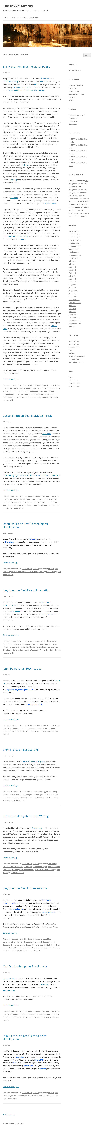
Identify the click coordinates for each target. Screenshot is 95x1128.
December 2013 (75, 320)
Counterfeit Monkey (10, 81)
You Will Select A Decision (44, 870)
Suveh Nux (25, 165)
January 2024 (74, 231)
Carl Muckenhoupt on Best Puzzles (25, 966)
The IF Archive (74, 91)
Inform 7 (43, 81)
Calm (14, 605)
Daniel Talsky (74, 186)
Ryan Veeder (49, 394)
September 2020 (75, 255)
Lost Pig (13, 180)
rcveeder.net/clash (35, 704)
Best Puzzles (8, 728)
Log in (71, 377)
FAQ (70, 350)
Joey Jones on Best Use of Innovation (26, 590)
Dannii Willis (29, 572)
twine (36, 572)
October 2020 (74, 252)
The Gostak (43, 984)
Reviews (36, 385)
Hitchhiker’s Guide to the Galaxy (15, 236)
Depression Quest (31, 942)
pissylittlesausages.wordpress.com (19, 689)
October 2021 (74, 243)
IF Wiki (71, 100)
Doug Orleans (74, 192)
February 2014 (74, 317)
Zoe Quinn (7, 951)
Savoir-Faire (45, 78)
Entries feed (73, 380)
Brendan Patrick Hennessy (13, 867)
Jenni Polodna (50, 728)
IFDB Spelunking (16, 611)
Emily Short (43, 391)
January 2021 (74, 249)
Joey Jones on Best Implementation (25, 888)
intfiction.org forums (76, 94)
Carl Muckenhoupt (10, 978)
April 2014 (72, 312)
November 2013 (75, 323)
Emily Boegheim (27, 794)
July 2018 (72, 264)
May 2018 (72, 270)
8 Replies (6, 72)
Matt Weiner (29, 394)
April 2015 (72, 294)
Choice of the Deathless (12, 794)
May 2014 (72, 309)
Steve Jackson (25, 650)
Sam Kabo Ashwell (17, 508)
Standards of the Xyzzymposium (25, 18)
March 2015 (73, 297)
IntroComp (73, 124)
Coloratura (34, 391)
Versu (36, 84)
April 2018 (72, 273)
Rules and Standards (77, 356)
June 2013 (72, 326)
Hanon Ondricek (21, 647)
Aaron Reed (7, 644)
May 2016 (72, 285)
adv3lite (51, 569)
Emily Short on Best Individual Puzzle (26, 66)
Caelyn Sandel (25, 388)
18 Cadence (52, 641)
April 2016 (72, 288)
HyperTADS (40, 1060)
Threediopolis (8, 397)
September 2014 (75, 303)
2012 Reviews (74, 341)
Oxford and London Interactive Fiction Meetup (26, 90)
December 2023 (75, 234)
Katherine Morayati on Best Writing (26, 816)
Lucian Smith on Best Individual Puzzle (27, 415)
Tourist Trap (28, 1066)
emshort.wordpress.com (23, 87)
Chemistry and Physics (21, 391)
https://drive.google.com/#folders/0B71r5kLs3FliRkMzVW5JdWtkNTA (30, 475)
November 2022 (75, 240)
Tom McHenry (48, 797)
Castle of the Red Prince (39, 644)
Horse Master (49, 794)
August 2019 (73, 258)
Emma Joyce (38, 794)
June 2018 (72, 267)
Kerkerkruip (9, 542)
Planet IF (72, 97)
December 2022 (75, 237)
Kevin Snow (73, 213)
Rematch (21, 239)
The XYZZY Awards (18, 6)
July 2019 (72, 261)
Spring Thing (73, 121)
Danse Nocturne (48, 614)
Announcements (75, 347)
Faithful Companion (25, 502)
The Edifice (46, 433)
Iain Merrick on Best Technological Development (25, 1037)
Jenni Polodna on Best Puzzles (22, 668)
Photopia (14, 197)
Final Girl (11, 647)
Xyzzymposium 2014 (76, 362)
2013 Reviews (27, 385)
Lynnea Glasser (18, 394)
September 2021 (75, 246)
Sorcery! (16, 650)
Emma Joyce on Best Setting (21, 749)
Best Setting (52, 791)
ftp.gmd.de (20, 1057)
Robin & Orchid (26, 797)
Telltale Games (9, 990)
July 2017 (72, 276)
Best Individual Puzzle (11, 388)
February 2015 (74, 300)
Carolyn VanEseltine (27, 499)
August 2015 (73, 291)
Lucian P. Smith (38, 502)
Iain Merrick (28, 1096)
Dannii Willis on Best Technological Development (25, 525)
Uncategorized (74, 359)
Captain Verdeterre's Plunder (43, 388)
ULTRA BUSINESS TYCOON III (24, 397)
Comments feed (75, 383)
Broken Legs (37, 828)
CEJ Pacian (53, 644)
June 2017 (72, 279)
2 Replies (6, 674)
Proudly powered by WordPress (14, 1123)
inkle (30, 647)
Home (5, 18)
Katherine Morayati (40, 867)
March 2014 (73, 315)
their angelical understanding (23, 870)
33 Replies (7, 422)
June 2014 (72, 306)
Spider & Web (50, 203)
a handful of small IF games (34, 762)
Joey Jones (36, 647)
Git (14, 1063)
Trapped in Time (37, 650)
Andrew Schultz (54, 385)
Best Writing (52, 864)
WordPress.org (74, 386)
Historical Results (75, 70)
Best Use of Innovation (21, 644)
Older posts (8, 1114)
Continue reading (11, 379)
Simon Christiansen (16, 948)
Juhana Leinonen (47, 647)
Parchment (33, 539)
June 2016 (72, 282)
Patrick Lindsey (38, 945)
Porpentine (39, 394)
